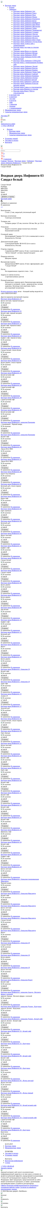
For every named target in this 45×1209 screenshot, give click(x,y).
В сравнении (15, 309)
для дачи (12, 99)
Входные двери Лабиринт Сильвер (25, 32)
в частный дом (14, 95)
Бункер (11, 7)
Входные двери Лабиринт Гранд (25, 13)
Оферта (3, 1185)
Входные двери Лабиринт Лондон (25, 34)
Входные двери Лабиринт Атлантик (26, 36)
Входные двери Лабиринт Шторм (25, 53)
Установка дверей (11, 138)
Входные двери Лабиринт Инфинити (26, 23)
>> (2, 207)
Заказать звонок (6, 1168)
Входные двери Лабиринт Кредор (25, 68)
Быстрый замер (6, 199)
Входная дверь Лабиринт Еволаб (25, 80)
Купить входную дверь (9, 291)
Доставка (4, 116)
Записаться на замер (8, 124)
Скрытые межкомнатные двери (16, 112)
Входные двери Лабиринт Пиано (25, 17)
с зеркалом (13, 104)
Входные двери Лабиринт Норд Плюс (27, 40)
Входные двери (10, 5)
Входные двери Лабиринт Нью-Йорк (26, 24)
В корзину (5, 307)
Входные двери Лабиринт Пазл (24, 15)
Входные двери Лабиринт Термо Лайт (27, 72)
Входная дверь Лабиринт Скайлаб (25, 74)
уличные (12, 106)
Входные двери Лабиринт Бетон (25, 21)
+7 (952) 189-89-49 (7, 126)
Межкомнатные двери (13, 110)
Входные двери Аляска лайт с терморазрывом (24, 44)
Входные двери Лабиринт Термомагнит (27, 30)
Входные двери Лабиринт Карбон (25, 70)
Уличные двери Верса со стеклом (25, 51)
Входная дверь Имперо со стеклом (25, 89)
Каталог (10, 129)
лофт (11, 102)
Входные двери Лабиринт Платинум (26, 19)
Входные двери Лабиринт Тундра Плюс (27, 42)
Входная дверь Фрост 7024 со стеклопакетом (23, 92)
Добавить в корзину (8, 196)
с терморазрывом (15, 108)
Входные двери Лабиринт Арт (24, 11)
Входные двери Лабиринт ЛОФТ (25, 55)
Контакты (8, 142)
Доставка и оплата (11, 140)
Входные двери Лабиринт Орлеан (25, 78)
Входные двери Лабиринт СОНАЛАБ (27, 61)
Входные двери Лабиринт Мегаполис (26, 26)
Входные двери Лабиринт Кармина (26, 76)
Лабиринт (12, 9)
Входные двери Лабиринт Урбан (25, 28)
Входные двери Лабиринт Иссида (25, 38)
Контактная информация (14, 1161)
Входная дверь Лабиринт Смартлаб (26, 81)
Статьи (7, 1163)
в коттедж (12, 100)
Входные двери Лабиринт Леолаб (25, 66)
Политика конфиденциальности (18, 1185)
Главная (3, 161)
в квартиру (13, 97)
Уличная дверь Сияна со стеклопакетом (27, 87)
